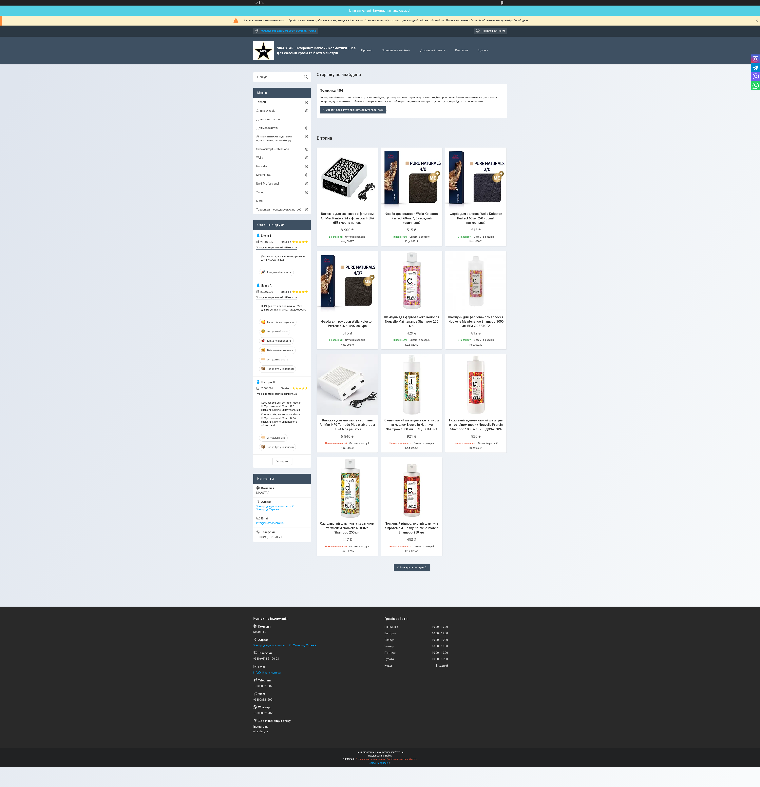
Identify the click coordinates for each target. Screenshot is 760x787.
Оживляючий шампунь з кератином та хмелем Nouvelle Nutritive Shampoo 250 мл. (347, 528)
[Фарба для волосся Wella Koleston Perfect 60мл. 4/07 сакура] (347, 281)
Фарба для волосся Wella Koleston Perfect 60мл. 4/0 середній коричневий (411, 218)
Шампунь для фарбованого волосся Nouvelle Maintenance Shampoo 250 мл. (411, 321)
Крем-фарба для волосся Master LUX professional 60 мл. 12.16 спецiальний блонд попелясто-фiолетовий (281, 420)
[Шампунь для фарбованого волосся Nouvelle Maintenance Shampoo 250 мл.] (411, 281)
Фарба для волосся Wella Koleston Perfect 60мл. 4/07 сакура (347, 324)
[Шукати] (306, 77)
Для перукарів (265, 110)
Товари (261, 102)
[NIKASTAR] (263, 50)
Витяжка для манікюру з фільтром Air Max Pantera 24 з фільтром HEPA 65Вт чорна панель (347, 218)
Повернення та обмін (396, 50)
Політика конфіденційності (402, 759)
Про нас (366, 50)
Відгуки (483, 50)
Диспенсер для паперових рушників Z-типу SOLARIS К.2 (283, 258)
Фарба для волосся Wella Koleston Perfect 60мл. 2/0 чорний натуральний (476, 218)
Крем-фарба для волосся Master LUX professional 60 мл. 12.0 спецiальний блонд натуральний (281, 406)
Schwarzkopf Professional (273, 149)
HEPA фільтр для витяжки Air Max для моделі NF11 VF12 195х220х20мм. (283, 308)
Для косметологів (268, 119)
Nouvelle (261, 166)
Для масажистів (267, 128)
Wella (259, 157)
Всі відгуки (282, 461)
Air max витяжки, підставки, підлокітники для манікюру (274, 138)
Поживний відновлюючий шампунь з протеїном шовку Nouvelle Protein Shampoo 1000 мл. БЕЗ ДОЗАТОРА (476, 424)
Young (260, 192)
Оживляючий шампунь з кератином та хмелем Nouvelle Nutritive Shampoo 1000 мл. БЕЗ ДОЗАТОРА (411, 424)
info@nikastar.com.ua (270, 523)
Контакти (461, 50)
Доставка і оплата (432, 50)
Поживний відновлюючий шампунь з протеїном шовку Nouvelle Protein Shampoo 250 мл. (411, 528)
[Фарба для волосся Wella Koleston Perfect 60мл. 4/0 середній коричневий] (411, 178)
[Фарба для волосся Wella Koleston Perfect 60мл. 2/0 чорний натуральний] (475, 178)
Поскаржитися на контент (370, 759)
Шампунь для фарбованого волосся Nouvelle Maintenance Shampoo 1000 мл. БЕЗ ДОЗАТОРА (476, 321)
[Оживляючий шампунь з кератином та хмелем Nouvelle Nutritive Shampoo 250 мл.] (347, 487)
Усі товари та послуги (410, 567)
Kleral (259, 200)
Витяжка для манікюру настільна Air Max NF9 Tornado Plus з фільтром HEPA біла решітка (347, 424)
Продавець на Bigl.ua (380, 755)
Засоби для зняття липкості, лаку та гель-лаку (354, 109)
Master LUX (263, 174)
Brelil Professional (267, 183)
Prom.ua (399, 752)
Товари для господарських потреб (278, 209)
